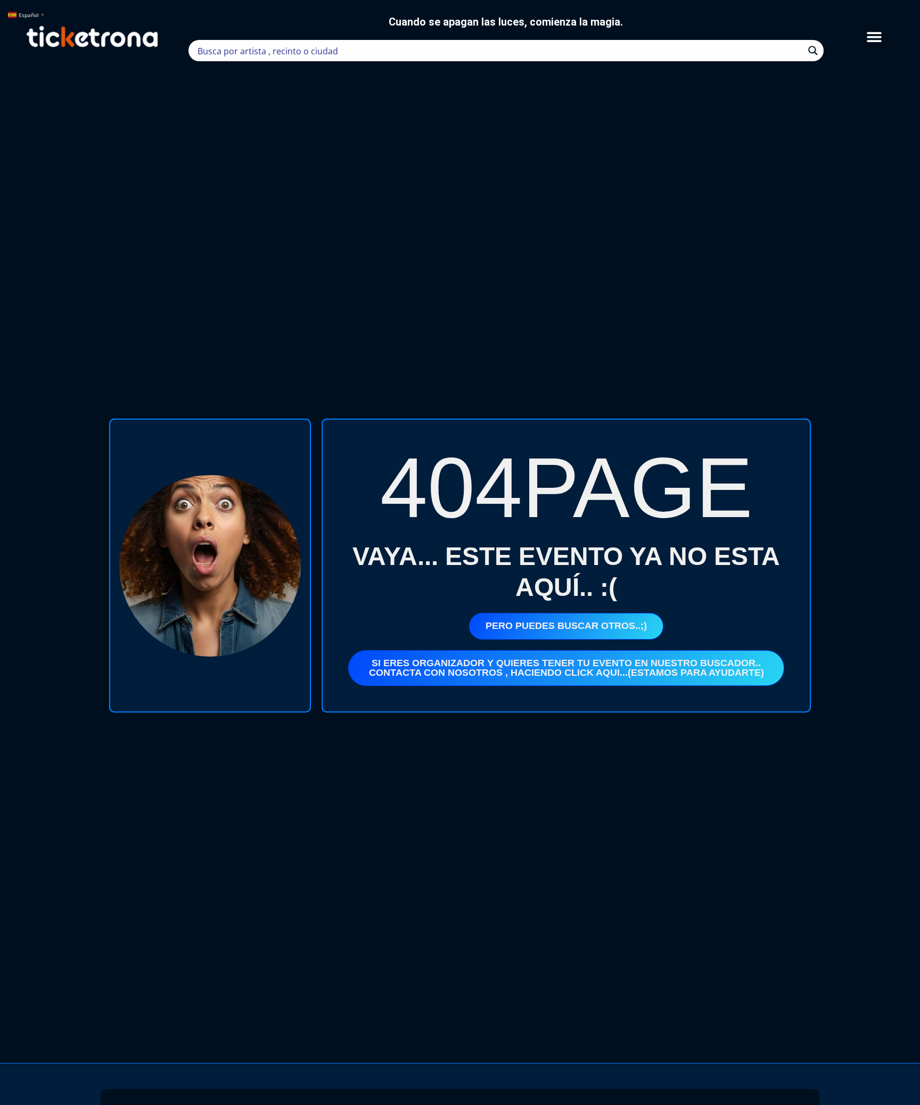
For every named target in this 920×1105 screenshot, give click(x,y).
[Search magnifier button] (813, 50)
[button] (874, 37)
